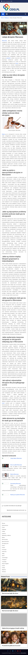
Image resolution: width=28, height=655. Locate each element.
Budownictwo (5, 525)
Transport (4, 559)
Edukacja (4, 529)
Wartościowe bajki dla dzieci (10, 593)
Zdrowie (4, 571)
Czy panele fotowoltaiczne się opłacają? (12, 505)
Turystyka (4, 561)
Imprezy (4, 533)
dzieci (3, 403)
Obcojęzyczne (5, 543)
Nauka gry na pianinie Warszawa (17, 494)
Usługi (3, 567)
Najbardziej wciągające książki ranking (13, 628)
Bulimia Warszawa (14, 474)
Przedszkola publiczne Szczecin (11, 645)
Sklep (3, 553)
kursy (17, 63)
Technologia (4, 557)
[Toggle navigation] (7, 14)
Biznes (3, 523)
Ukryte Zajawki (5, 563)
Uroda (3, 565)
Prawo (3, 547)
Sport (3, 555)
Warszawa (4, 40)
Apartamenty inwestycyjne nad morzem (16, 510)
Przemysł (4, 549)
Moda (3, 537)
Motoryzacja (5, 539)
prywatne (9, 58)
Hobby (3, 531)
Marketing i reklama (6, 535)
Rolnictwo (4, 551)
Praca (3, 545)
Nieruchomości (5, 541)
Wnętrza (4, 569)
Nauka (3, 134)
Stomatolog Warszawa (15, 483)
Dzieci (3, 527)
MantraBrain (23, 653)
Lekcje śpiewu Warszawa (16, 458)
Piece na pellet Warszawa (16, 464)
